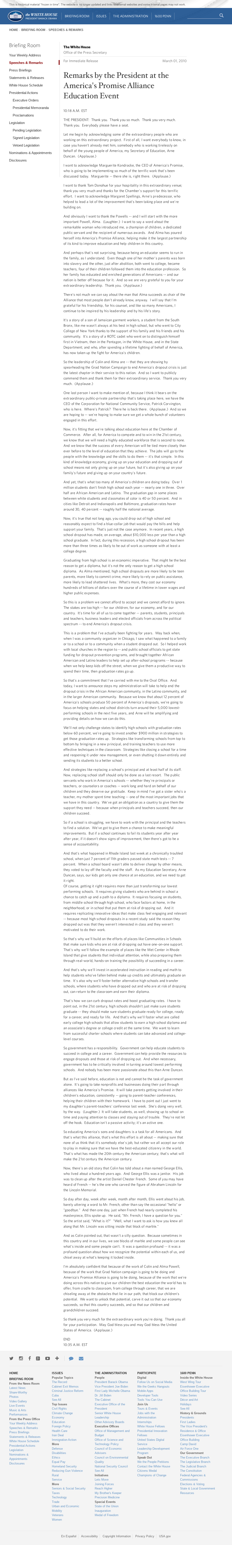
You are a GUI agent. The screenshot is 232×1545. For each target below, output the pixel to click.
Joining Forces (104, 1484)
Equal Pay (58, 1462)
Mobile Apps (145, 1391)
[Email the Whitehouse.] (81, 1358)
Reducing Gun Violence (67, 1470)
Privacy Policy (144, 1536)
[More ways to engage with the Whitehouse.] (57, 1358)
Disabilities (59, 1453)
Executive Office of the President (110, 1407)
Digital (141, 1377)
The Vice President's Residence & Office (193, 1429)
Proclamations (23, 115)
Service (57, 1479)
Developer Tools (147, 1395)
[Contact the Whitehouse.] (68, 1358)
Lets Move (102, 1479)
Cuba (55, 1395)
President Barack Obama (111, 1382)
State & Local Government (197, 1488)
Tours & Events (147, 1408)
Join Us (142, 1404)
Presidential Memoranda (31, 108)
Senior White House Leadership (108, 1415)
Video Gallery (18, 1401)
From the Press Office (24, 1419)
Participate (146, 1373)
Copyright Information (117, 1536)
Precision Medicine (107, 1497)
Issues (101, 16)
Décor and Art (189, 1399)
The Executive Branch (194, 1457)
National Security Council (111, 1466)
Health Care (59, 1431)
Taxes (56, 1493)
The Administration (130, 16)
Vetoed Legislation (26, 145)
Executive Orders (26, 100)
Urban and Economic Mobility (65, 1508)
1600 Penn (163, 16)
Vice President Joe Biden (111, 1386)
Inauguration (103, 1510)
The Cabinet (103, 1399)
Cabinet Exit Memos (65, 1386)
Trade (55, 1502)
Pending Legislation (27, 130)
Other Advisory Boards (109, 1422)
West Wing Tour (190, 1382)
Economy (58, 1417)
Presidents (187, 1417)
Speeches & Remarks (65, 30)
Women (57, 1519)
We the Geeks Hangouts (153, 1386)
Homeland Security (64, 1466)
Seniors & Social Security (69, 1488)
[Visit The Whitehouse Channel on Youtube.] (47, 1358)
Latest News (17, 1388)
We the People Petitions (153, 1462)
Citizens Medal (147, 1470)
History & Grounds (193, 1413)
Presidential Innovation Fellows (152, 1433)
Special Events (105, 1502)
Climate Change (62, 1413)
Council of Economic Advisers (108, 1451)
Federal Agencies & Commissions (193, 1478)
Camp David (188, 1444)
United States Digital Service (150, 1442)
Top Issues (59, 1404)
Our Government (191, 1453)
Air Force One (189, 1448)
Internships (144, 1422)
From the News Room (24, 1383)
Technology (59, 1497)
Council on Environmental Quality (111, 1460)
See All (56, 1399)
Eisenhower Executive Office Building (194, 1437)
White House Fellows (151, 1426)
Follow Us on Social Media (154, 1382)
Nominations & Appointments (30, 153)
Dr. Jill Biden (103, 1395)
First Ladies (188, 1422)
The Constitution (191, 1470)
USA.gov (165, 1536)
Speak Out (144, 1457)
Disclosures (18, 160)
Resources (187, 1493)
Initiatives (101, 1475)
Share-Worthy (18, 1392)
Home (13, 30)
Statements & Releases (26, 78)
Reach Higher (103, 1488)
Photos (14, 1396)
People (99, 1377)
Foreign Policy (61, 1426)
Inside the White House (196, 1377)
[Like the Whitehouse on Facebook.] (29, 1358)
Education (58, 1422)
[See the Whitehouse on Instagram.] (21, 1358)
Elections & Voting (192, 1484)
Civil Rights (59, 1408)
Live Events (17, 1405)
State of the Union (106, 1506)
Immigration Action (64, 1439)
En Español (68, 1536)
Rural (55, 1475)
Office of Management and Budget (112, 1433)
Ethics (56, 1457)
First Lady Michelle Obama (112, 1391)
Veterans (57, 1515)
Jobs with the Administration (146, 1415)
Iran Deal (58, 1435)
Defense (57, 1448)
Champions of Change (151, 1475)
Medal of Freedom (106, 1515)
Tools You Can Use (149, 1399)
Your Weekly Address (25, 55)
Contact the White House (153, 1466)
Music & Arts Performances (18, 1412)
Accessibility (89, 1536)
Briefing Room (77, 16)
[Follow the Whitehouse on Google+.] (38, 1358)
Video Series (188, 1395)
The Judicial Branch (193, 1466)
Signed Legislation (26, 138)
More (55, 1444)
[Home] (32, 21)
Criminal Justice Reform (67, 1391)
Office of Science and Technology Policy (109, 1442)
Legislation (17, 123)
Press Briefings (20, 70)
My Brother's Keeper (108, 1493)
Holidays (185, 1404)
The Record (59, 1382)
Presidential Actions (23, 93)
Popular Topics (62, 1377)
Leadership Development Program (153, 1451)
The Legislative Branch (195, 1462)
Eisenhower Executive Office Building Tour (194, 1389)
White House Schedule (26, 85)
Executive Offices (107, 1426)
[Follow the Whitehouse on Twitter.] (11, 1358)
